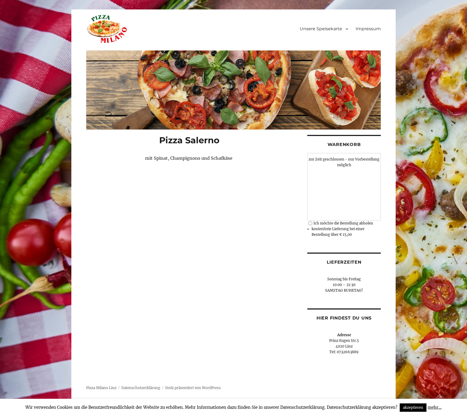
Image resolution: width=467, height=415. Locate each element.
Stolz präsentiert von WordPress (193, 388)
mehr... (435, 407)
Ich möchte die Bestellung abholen (343, 223)
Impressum (368, 28)
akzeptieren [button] (413, 407)
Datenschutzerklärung (140, 388)
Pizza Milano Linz (101, 388)
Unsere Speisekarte (321, 28)
